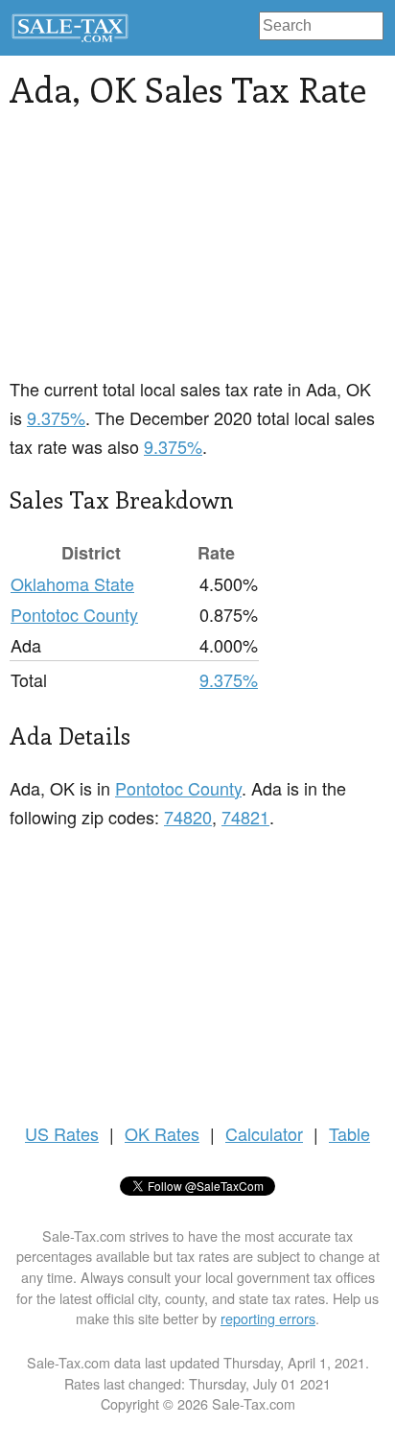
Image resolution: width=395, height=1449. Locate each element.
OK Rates (162, 1133)
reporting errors (268, 1318)
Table (349, 1133)
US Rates (62, 1133)
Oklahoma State (72, 583)
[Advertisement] (197, 254)
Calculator (264, 1133)
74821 (245, 816)
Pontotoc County (74, 614)
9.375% (56, 417)
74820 (188, 816)
